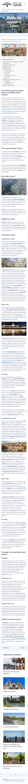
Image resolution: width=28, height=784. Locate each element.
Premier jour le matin (9, 71)
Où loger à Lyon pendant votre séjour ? (12, 79)
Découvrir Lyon (14, 9)
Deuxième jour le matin (10, 75)
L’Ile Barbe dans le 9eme (10, 709)
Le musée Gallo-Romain (10, 727)
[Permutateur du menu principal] (25, 4)
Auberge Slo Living (9, 83)
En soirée (7, 73)
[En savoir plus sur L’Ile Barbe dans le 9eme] (14, 701)
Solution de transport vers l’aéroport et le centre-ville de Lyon (12, 746)
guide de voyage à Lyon (7, 111)
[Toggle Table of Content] (23, 60)
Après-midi (8, 72)
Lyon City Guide (5, 9)
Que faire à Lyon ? (7, 66)
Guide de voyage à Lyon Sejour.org (17, 779)
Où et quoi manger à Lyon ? (9, 64)
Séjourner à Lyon (7, 68)
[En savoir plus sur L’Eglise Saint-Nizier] (14, 683)
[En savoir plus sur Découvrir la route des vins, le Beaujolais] (14, 758)
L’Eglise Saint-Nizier (9, 691)
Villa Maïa (7, 81)
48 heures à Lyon (7, 69)
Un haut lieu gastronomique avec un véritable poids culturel (13, 62)
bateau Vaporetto (22, 486)
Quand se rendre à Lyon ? (9, 85)
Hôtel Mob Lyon (9, 82)
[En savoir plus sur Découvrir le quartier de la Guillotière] (14, 663)
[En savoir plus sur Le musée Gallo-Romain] (14, 718)
